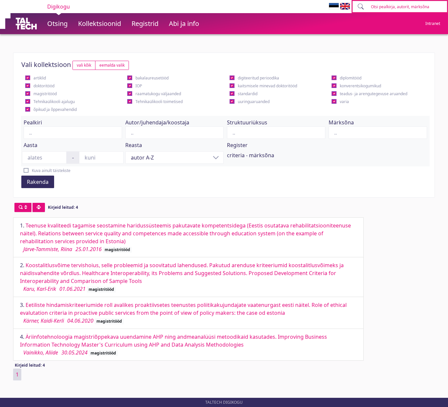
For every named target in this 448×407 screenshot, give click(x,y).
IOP (138, 86)
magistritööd (45, 93)
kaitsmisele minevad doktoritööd (267, 86)
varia (344, 101)
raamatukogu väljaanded (158, 93)
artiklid (39, 78)
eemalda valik (112, 65)
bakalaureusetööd (152, 78)
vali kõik (84, 65)
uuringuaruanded (254, 101)
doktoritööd (43, 86)
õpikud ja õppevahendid (55, 109)
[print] (38, 207)
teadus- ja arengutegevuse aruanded (373, 93)
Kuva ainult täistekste (51, 170)
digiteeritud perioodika (258, 78)
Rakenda (38, 181)
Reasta (133, 145)
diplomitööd (350, 78)
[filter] (22, 207)
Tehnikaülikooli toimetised (159, 101)
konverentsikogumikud (360, 86)
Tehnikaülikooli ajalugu (54, 101)
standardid (247, 93)
